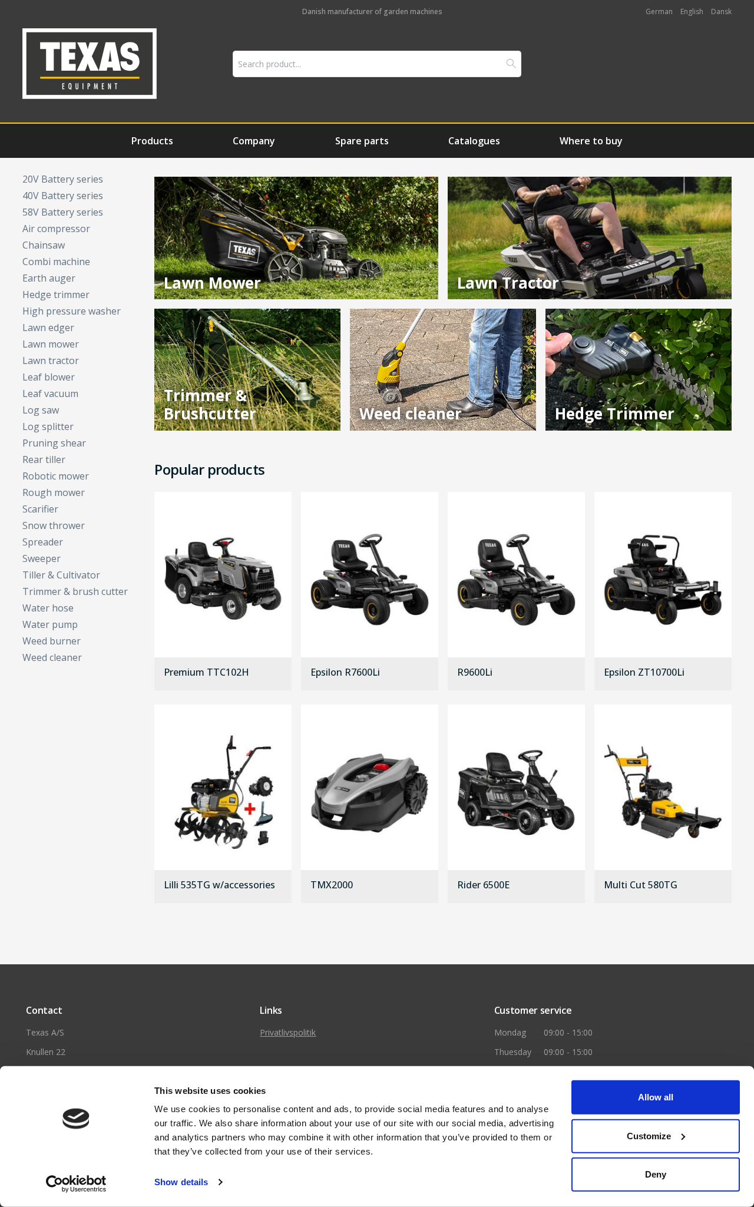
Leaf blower (48, 377)
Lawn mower (50, 344)
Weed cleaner (52, 657)
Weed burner (51, 640)
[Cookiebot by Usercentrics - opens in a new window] (76, 1184)
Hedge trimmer (56, 294)
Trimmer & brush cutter (75, 591)
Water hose (48, 607)
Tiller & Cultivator (61, 574)
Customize (649, 1135)
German (659, 11)
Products (152, 140)
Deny (655, 1174)
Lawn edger (48, 327)
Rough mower (53, 492)
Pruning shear (54, 442)
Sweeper (41, 558)
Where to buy (591, 140)
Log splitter (48, 426)
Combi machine (56, 261)
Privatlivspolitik (288, 1032)
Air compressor (56, 228)
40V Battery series (62, 195)
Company (254, 140)
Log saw (40, 410)
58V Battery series (62, 212)
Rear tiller (43, 459)
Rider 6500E (483, 885)
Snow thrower (53, 525)
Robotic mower (55, 475)
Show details (181, 1182)
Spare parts (362, 140)
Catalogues (474, 140)
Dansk (721, 11)
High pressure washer (71, 311)
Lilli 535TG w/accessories (219, 885)
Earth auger (48, 278)
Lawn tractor (50, 360)
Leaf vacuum (50, 393)
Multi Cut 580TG (640, 885)
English (691, 11)
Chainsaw (43, 245)
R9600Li (474, 673)
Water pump (50, 624)
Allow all (655, 1097)
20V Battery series (62, 179)
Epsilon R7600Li (345, 673)
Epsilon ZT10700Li (644, 673)
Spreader (42, 541)
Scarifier (40, 508)
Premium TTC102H (206, 673)
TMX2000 (331, 885)
